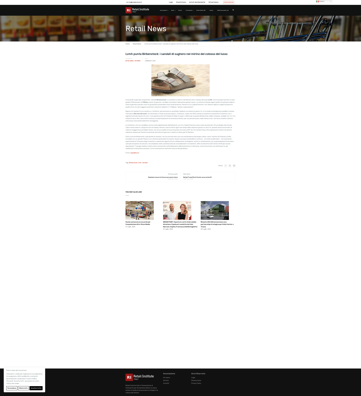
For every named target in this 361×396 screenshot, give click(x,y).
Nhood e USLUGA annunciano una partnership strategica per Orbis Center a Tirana (217, 224)
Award (211, 10)
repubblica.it (134, 153)
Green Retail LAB (200, 10)
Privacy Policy (196, 383)
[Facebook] (225, 165)
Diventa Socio (181, 2)
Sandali (145, 163)
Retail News (129, 60)
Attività (166, 380)
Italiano (321, 1)
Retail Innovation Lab (223, 10)
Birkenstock (133, 163)
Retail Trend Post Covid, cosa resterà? (197, 177)
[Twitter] (229, 165)
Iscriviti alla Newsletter (197, 2)
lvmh (140, 163)
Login (171, 2)
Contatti (166, 383)
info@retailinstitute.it (135, 2)
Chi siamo (166, 377)
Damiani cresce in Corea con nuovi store (163, 177)
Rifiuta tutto (23, 388)
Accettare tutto (36, 388)
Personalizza (11, 388)
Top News (137, 60)
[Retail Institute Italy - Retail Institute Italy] (140, 11)
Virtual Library (213, 2)
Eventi (180, 10)
